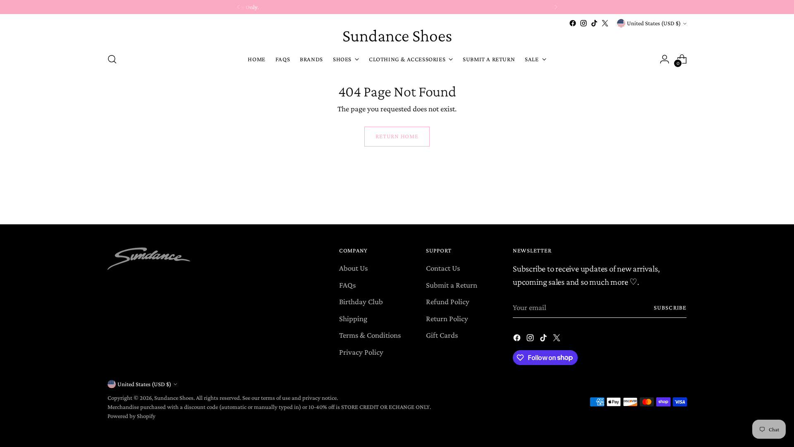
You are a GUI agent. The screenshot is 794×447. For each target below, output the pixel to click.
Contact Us (443, 268)
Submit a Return (451, 285)
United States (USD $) (654, 23)
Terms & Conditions (370, 335)
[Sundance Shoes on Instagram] (583, 23)
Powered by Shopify (131, 416)
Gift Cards (442, 335)
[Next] (556, 7)
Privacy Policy (361, 352)
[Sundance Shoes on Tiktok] (594, 23)
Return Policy (447, 318)
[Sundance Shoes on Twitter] (605, 23)
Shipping (353, 318)
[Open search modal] (112, 59)
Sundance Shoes (174, 397)
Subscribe (670, 307)
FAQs (347, 285)
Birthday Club (361, 301)
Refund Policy (447, 301)
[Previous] (239, 7)
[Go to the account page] (664, 59)
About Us (353, 268)
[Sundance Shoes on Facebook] (572, 23)
